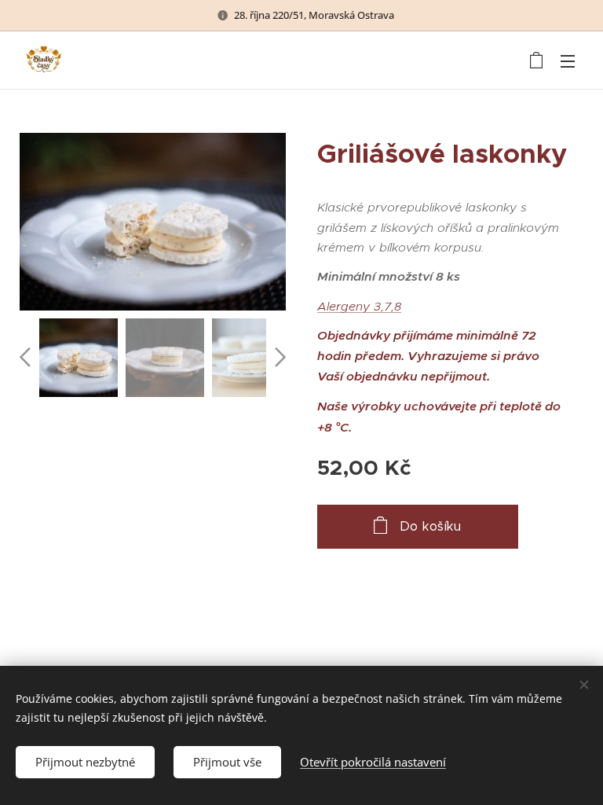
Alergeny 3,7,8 (359, 306)
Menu (567, 60)
